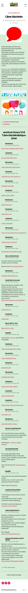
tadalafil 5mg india (7, 186)
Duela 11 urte (5, 69)
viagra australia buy (7, 396)
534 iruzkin (15, 23)
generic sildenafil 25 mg (9, 158)
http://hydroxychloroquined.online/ (12, 561)
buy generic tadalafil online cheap (12, 148)
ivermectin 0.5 (6, 310)
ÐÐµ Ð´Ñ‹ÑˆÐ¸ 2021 (7, 328)
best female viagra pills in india (11, 252)
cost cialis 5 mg (6, 414)
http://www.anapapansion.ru (10, 534)
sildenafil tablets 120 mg (9, 424)
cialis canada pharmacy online (11, 349)
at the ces (13, 338)
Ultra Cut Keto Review (16, 266)
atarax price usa (6, 214)
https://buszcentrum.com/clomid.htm (13, 300)
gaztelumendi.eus (14, 12)
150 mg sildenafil (6, 223)
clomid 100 (4, 319)
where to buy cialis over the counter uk (13, 233)
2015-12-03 (22, 20)
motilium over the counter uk (10, 177)
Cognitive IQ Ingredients (9, 506)
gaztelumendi (8, 20)
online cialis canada (7, 195)
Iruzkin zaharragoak (8, 567)
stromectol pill (6, 368)
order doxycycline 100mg (9, 386)
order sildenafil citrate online (10, 167)
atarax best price (6, 205)
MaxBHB (14, 485)
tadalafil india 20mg (7, 377)
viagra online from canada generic (12, 405)
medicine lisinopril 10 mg (9, 276)
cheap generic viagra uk (9, 242)
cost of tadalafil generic (8, 358)
